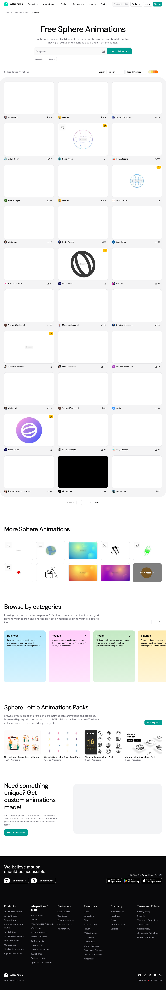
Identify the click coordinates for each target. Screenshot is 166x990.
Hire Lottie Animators (14, 949)
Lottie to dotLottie (40, 949)
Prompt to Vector (39, 932)
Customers (77, 4)
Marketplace (10, 945)
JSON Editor (36, 953)
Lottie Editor (10, 932)
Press (113, 920)
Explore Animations (13, 953)
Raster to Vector (39, 936)
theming (52, 59)
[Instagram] (144, 975)
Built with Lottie (64, 924)
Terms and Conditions (147, 920)
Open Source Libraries (41, 962)
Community (89, 941)
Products (32, 4)
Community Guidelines (147, 933)
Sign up (157, 4)
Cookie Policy (143, 928)
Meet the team (118, 924)
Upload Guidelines (145, 937)
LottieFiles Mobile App (14, 936)
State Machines (91, 946)
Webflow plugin (38, 915)
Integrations (48, 4)
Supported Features (93, 950)
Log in (147, 4)
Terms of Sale (143, 924)
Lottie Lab (89, 937)
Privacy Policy (143, 911)
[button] (83, 51)
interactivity (39, 59)
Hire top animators (16, 832)
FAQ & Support (91, 933)
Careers (114, 928)
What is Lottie (90, 924)
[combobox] (115, 72)
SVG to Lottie (37, 941)
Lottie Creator (11, 916)
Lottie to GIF (37, 945)
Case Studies (63, 911)
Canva (34, 919)
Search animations (122, 4)
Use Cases (62, 916)
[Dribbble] (160, 975)
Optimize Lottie (38, 958)
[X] (149, 975)
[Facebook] (139, 975)
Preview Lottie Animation (42, 923)
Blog (86, 920)
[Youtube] (155, 975)
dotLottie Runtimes (93, 954)
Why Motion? (63, 928)
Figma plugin (10, 920)
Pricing (104, 4)
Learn (91, 4)
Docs (86, 911)
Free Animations (11, 940)
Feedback (115, 916)
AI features (89, 958)
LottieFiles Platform (13, 911)
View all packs (153, 722)
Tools (63, 4)
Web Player (36, 928)
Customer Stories (65, 920)
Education (89, 916)
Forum (87, 928)
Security (141, 916)
